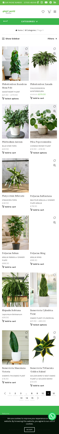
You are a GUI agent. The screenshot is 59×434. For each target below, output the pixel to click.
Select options (12, 98)
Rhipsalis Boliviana (11, 310)
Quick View (26, 53)
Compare (26, 48)
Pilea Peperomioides (40, 142)
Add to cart (38, 98)
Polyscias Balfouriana (41, 196)
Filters (51, 38)
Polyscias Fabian (10, 253)
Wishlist (43, 12)
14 (27, 398)
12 (54, 393)
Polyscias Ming (37, 253)
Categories (28, 21)
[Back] (5, 21)
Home (20, 30)
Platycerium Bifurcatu (13, 196)
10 (43, 393)
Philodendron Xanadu (41, 84)
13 (21, 398)
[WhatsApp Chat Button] (52, 416)
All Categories (30, 30)
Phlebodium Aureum (12, 142)
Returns (5, 413)
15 (32, 398)
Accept (29, 430)
